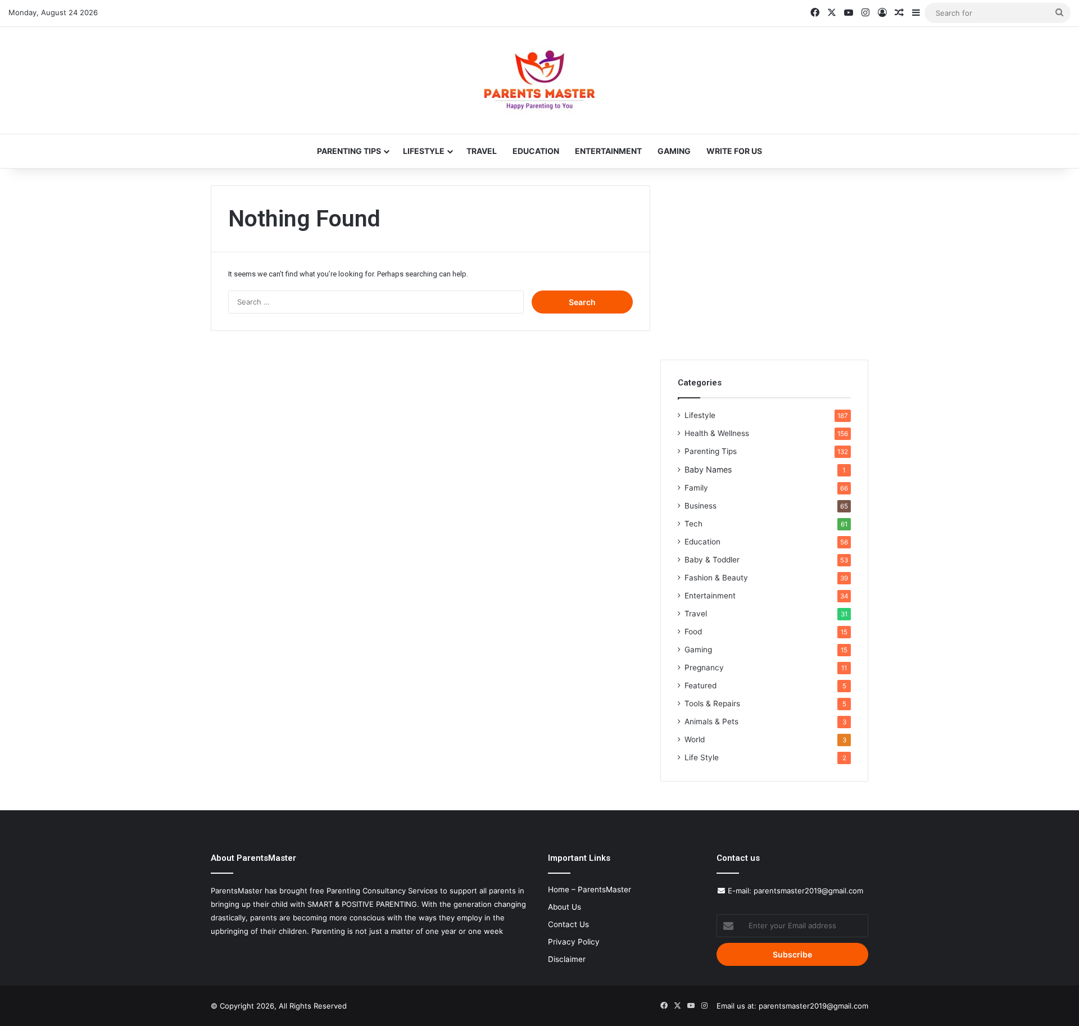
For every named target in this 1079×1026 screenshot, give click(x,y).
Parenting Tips (349, 151)
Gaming (674, 151)
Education (536, 151)
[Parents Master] (539, 80)
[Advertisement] (764, 264)
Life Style (701, 757)
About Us (564, 906)
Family (696, 487)
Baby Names (708, 469)
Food (693, 631)
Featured (700, 685)
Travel (481, 151)
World (694, 739)
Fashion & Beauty (716, 577)
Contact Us (568, 924)
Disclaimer (567, 959)
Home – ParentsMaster (589, 889)
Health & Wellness (716, 433)
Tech (693, 523)
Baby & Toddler (712, 559)
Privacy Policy (574, 941)
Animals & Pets (711, 721)
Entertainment (608, 151)
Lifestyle (424, 151)
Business (700, 505)
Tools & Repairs (712, 703)
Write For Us (734, 151)
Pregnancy (704, 667)
